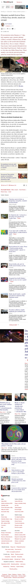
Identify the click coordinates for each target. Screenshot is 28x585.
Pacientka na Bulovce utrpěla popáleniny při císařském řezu (17, 310)
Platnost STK (18, 543)
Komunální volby (5, 511)
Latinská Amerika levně (6, 541)
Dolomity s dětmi (5, 543)
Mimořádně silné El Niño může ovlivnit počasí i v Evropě (13, 445)
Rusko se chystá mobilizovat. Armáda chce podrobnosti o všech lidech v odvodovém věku (20, 407)
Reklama (14, 574)
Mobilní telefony (19, 561)
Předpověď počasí (21, 547)
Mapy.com (13, 547)
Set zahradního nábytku (7, 559)
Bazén (12, 554)
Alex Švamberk (8, 23)
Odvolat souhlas (7, 577)
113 (15, 29)
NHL (2, 527)
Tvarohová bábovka (19, 523)
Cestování (11, 267)
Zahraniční (3, 169)
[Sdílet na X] (26, 185)
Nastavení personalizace (18, 577)
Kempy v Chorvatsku (6, 532)
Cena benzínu (18, 549)
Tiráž (23, 574)
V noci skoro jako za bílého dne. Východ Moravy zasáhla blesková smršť (18, 232)
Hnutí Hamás (22, 189)
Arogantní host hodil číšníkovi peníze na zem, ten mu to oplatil (17, 279)
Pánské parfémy (13, 569)
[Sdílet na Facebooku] (24, 185)
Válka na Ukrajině (12, 204)
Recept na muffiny (19, 519)
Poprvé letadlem (5, 534)
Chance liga (4, 517)
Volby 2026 (3, 501)
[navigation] (2, 2)
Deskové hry (6, 566)
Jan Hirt (16, 505)
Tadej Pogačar (18, 507)
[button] (14, 64)
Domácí (10, 253)
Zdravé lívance (18, 521)
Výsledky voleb (4, 505)
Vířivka (23, 559)
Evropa (10, 299)
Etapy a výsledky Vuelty (20, 503)
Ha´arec (21, 86)
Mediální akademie (5, 576)
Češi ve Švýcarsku (5, 539)
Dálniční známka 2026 (20, 534)
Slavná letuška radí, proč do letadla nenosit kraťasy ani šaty (17, 264)
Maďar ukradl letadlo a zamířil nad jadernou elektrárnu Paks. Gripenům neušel (17, 295)
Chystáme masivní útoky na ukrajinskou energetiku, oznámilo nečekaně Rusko (18, 200)
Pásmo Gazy (4, 191)
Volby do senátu (5, 509)
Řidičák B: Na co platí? (20, 539)
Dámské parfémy (15, 564)
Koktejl (10, 283)
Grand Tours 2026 (19, 511)
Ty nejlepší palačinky (20, 517)
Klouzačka (19, 556)
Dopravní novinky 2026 (20, 536)
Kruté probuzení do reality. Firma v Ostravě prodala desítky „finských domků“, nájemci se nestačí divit (18, 249)
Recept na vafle (18, 525)
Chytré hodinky (19, 566)
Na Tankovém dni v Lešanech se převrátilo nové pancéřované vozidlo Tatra (17, 216)
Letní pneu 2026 (19, 532)
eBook (4, 28)
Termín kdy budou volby (6, 507)
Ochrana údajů (22, 576)
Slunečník (13, 556)
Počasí (10, 235)
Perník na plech (18, 527)
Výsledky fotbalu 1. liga (6, 519)
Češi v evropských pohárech (13, 551)
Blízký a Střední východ (6, 181)
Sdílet (9, 28)
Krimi (10, 220)
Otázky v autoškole (19, 541)
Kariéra (19, 574)
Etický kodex (14, 576)
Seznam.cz (19, 2)
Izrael (9, 191)
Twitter (9, 574)
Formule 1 (3, 525)
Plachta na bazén (19, 554)
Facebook (4, 574)
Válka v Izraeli (14, 189)
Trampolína (7, 556)
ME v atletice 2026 (5, 523)
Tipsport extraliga (5, 521)
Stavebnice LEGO (5, 564)
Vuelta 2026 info (18, 501)
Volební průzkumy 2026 (6, 503)
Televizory (12, 566)
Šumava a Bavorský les (6, 536)
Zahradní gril (17, 559)
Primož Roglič (18, 509)
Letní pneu (22, 564)
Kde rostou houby (9, 549)
